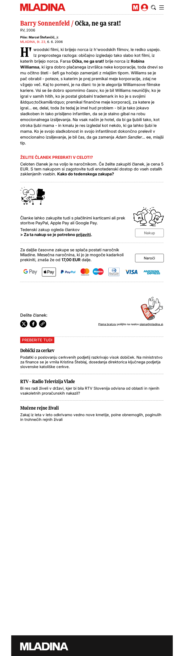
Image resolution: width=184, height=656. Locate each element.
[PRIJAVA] (144, 7)
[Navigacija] (161, 7)
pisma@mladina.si (151, 324)
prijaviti (83, 234)
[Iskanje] (153, 7)
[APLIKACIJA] (135, 7)
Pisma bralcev (107, 324)
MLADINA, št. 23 (32, 42)
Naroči (149, 258)
